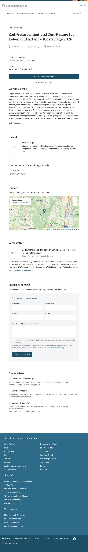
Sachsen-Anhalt (46, 455)
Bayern (43, 466)
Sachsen (43, 470)
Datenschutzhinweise (22, 539)
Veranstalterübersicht (12, 519)
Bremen (7, 455)
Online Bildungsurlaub (13, 492)
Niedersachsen (10, 470)
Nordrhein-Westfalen (17, 174)
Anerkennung (9, 503)
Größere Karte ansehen (20, 202)
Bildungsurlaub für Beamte (15, 489)
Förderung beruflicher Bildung (16, 496)
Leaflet (47, 229)
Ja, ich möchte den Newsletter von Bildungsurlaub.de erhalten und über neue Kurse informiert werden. (45, 341)
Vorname (16, 304)
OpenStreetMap (66, 229)
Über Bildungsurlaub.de (13, 526)
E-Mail (15, 313)
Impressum (6, 539)
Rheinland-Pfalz (47, 448)
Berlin (6, 448)
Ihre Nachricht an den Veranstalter (25, 324)
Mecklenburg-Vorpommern (15, 466)
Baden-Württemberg (12, 444)
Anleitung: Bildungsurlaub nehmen (18, 481)
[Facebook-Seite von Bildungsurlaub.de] (74, 538)
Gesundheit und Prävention (46, 13)
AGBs (37, 539)
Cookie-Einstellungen (61, 539)
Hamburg (7, 459)
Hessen (7, 462)
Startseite (10, 13)
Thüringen (44, 462)
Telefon (47, 313)
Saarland (44, 451)
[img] (44, 213)
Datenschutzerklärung (57, 348)
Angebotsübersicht (11, 522)
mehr (34, 61)
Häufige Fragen (10, 485)
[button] (44, 211)
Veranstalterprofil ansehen (20, 271)
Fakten (46, 539)
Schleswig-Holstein (48, 459)
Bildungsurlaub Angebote (25, 13)
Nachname (49, 304)
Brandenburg (9, 451)
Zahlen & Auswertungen (13, 500)
